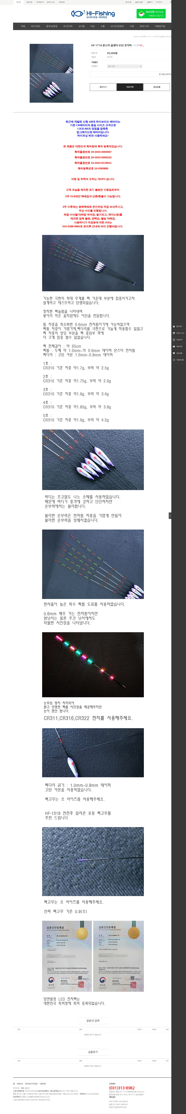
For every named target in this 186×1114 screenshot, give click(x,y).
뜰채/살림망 (51, 26)
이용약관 (43, 1084)
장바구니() (51, 2)
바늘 (93, 26)
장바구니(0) (180, 333)
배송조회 (179, 346)
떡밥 (23, 26)
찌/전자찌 (68, 26)
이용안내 (20, 1084)
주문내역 (179, 340)
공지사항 (128, 2)
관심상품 (179, 353)
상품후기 (150, 2)
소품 (103, 26)
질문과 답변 (139, 2)
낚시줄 (81, 26)
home (136, 36)
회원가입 (29, 2)
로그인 (18, 2)
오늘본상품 (180, 360)
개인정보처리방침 (31, 1084)
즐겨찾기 (179, 326)
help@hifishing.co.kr (41, 1097)
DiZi (48, 1100)
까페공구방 (160, 26)
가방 (132, 26)
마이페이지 (40, 2)
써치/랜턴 (35, 26)
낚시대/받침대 (117, 26)
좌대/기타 (144, 26)
